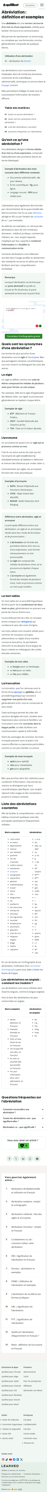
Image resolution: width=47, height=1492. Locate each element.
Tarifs (26, 1376)
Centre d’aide (29, 1433)
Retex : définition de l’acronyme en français (26, 1346)
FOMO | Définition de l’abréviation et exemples (23, 1283)
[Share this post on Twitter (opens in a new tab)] (16, 1159)
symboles (38, 216)
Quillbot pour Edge (10, 1376)
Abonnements (30, 1372)
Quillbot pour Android (11, 1386)
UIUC (20, 1489)
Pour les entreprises (32, 1381)
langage (5, 85)
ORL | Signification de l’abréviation (22, 1308)
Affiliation (28, 1386)
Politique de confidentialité (11, 1474)
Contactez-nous (30, 1438)
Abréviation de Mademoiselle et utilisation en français (25, 1190)
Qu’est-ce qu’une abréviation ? (21, 114)
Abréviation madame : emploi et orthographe (25, 1203)
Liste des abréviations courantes (22, 127)
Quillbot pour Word (10, 1404)
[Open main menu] (42, 5)
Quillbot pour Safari (10, 1381)
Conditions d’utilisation (32, 1474)
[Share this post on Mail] (37, 1159)
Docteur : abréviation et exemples (23, 1270)
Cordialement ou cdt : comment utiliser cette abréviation (22, 1243)
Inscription (30, 5)
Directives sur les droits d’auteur (13, 1477)
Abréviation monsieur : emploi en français (26, 1228)
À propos (27, 1420)
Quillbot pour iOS (9, 1390)
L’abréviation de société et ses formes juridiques (26, 1296)
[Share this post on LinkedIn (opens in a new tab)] (23, 1159)
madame (14, 871)
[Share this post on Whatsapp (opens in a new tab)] (30, 1159)
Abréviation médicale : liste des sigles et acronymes (26, 1216)
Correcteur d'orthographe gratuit (23, 336)
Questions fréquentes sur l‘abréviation (25, 131)
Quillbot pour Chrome (11, 1372)
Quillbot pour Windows (12, 1395)
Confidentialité (30, 1424)
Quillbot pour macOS (11, 1399)
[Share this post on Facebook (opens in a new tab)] (9, 1159)
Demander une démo (33, 1390)
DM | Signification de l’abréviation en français (23, 1258)
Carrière (27, 1429)
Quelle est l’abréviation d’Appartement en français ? (25, 1334)
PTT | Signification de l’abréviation (21, 1321)
